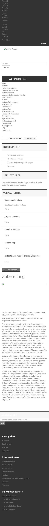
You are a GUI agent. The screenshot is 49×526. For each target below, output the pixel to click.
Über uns (10, 167)
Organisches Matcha (10, 90)
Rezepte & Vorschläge (10, 114)
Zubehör (5, 100)
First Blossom (7, 97)
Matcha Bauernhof (9, 121)
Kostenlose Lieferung (15, 155)
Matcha (5, 86)
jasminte (23, 185)
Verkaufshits (12, 192)
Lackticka (6, 185)
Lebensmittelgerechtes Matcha (13, 95)
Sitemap (5, 485)
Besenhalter (6, 107)
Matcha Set (6, 109)
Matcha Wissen (8, 111)
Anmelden (6, 40)
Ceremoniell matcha (10, 183)
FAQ (3, 128)
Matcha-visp (15, 185)
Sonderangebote (8, 461)
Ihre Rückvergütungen (11, 499)
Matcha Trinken (8, 93)
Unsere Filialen (8, 472)
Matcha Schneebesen (10, 102)
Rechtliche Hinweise (15, 159)
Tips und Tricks (8, 119)
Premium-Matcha (35, 183)
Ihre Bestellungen (9, 496)
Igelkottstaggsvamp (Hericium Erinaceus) (22, 256)
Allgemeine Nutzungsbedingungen (20, 163)
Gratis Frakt (6, 130)
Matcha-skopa (23, 183)
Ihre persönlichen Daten (11, 506)
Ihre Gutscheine (8, 509)
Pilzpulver (6, 451)
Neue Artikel (7, 465)
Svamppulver (7, 126)
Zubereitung (6, 116)
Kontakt (43, 43)
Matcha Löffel (7, 104)
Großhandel (6, 123)
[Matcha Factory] (24, 55)
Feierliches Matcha (9, 88)
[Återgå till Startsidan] (4, 138)
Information (12, 146)
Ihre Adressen (7, 503)
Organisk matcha (12, 216)
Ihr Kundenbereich (12, 491)
